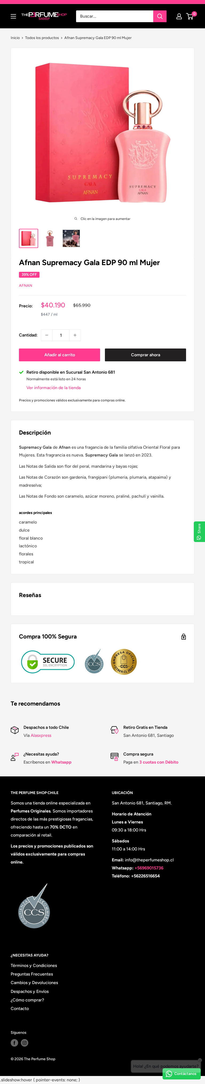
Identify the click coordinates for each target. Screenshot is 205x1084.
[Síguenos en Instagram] (24, 1043)
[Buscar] (160, 16)
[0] (190, 16)
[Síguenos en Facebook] (14, 1043)
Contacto (20, 1008)
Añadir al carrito (59, 354)
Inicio (15, 38)
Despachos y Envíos (30, 991)
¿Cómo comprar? (27, 999)
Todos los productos (42, 38)
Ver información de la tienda (53, 387)
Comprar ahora (145, 354)
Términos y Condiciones (34, 965)
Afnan (25, 285)
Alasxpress (40, 735)
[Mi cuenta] (179, 16)
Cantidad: (28, 335)
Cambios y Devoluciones (34, 982)
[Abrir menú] (13, 16)
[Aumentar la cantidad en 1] (75, 335)
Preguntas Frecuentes (32, 974)
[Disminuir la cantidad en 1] (46, 335)
